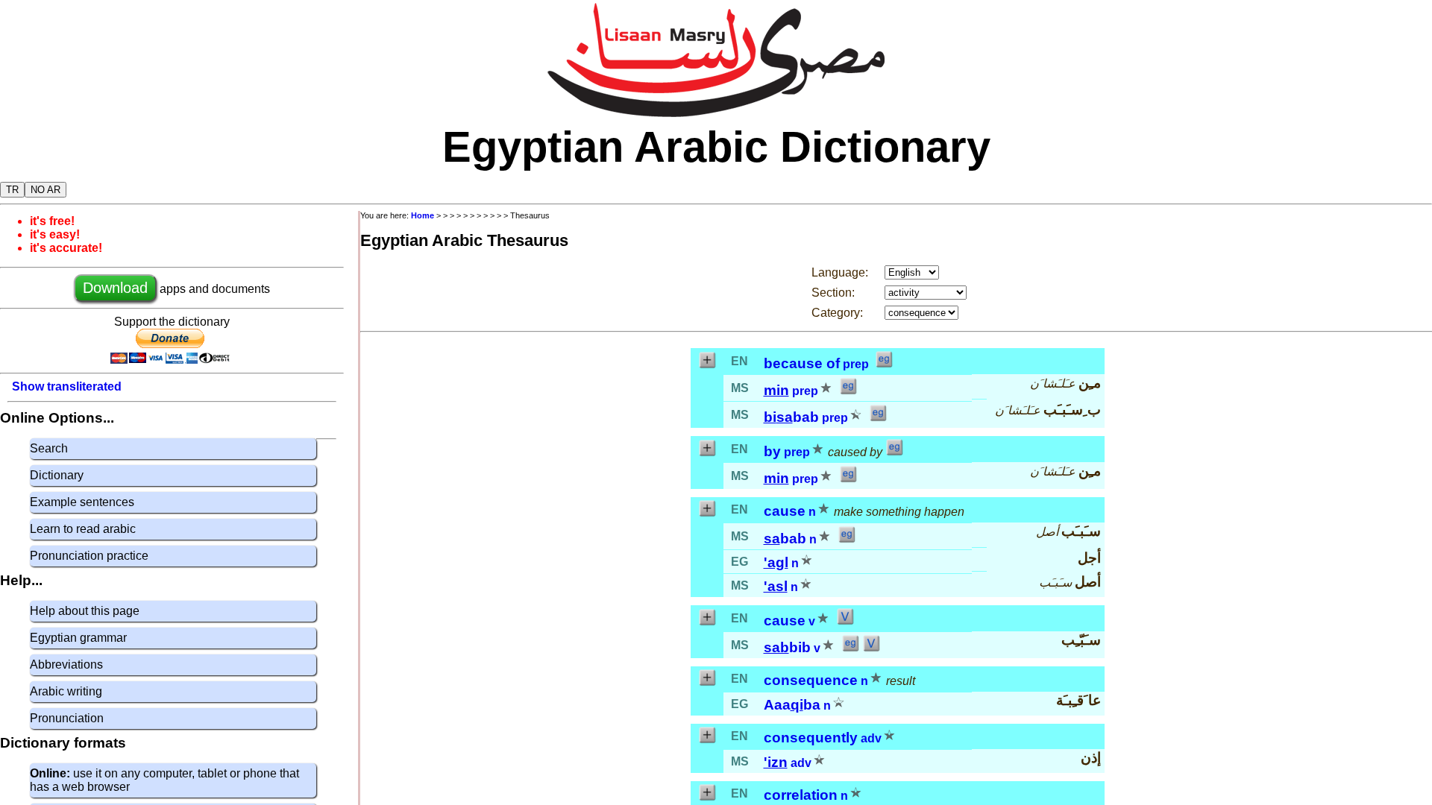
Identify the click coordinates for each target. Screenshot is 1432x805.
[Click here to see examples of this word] (884, 364)
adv (871, 738)
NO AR (45, 189)
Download (115, 288)
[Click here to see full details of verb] (845, 621)
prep (856, 364)
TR (12, 189)
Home (422, 215)
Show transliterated (67, 386)
